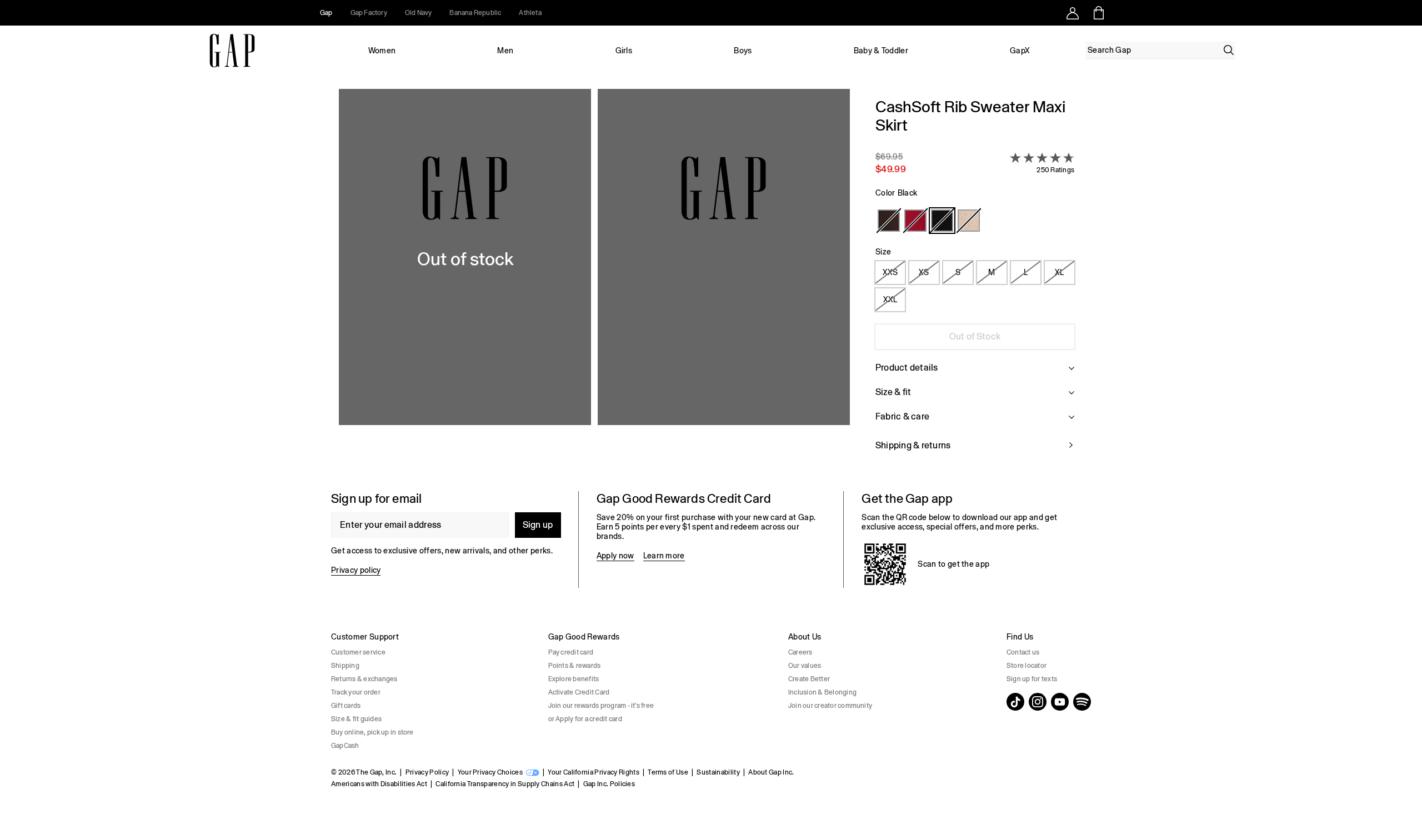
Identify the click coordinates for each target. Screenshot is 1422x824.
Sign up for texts (1032, 679)
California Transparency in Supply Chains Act (504, 784)
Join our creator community (830, 706)
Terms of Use (668, 772)
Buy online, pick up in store (372, 732)
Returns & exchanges (364, 679)
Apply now (615, 555)
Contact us (1023, 652)
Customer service (358, 652)
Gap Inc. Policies (609, 784)
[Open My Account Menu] (1072, 13)
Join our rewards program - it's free (601, 706)
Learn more (664, 555)
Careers (800, 652)
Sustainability (718, 772)
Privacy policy (355, 570)
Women (382, 50)
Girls (624, 50)
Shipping (345, 666)
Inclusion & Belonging (822, 692)
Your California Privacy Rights (593, 772)
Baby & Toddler (881, 50)
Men (505, 50)
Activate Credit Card (579, 692)
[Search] (1228, 50)
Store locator (1027, 666)
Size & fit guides (356, 719)
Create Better (809, 679)
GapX (1020, 50)
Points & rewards (574, 666)
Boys (743, 50)
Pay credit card (571, 652)
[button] (594, 281)
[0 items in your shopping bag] (1097, 13)
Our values (804, 666)
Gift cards (345, 706)
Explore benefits (573, 679)
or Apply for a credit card (585, 719)
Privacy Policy (427, 772)
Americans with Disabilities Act (379, 784)
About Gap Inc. (771, 772)
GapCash (345, 746)
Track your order (355, 692)
